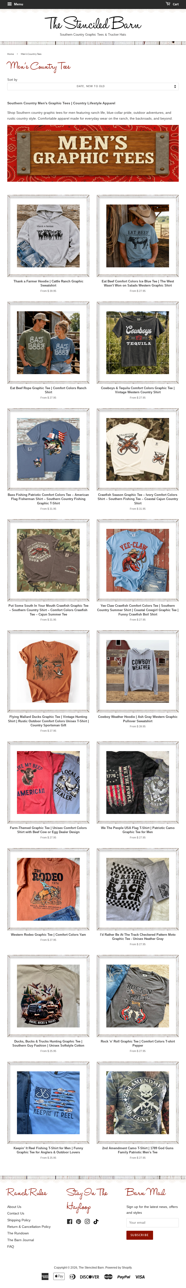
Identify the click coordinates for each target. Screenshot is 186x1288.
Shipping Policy (19, 1220)
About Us (14, 1207)
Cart (175, 4)
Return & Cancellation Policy (29, 1227)
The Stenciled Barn (91, 1267)
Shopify (127, 1267)
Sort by (12, 80)
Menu (18, 4)
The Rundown (18, 1233)
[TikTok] (97, 1222)
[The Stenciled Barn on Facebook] (69, 1222)
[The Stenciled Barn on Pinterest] (78, 1222)
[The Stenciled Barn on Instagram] (87, 1222)
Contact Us (15, 1213)
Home (10, 54)
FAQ (10, 1246)
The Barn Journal (20, 1240)
